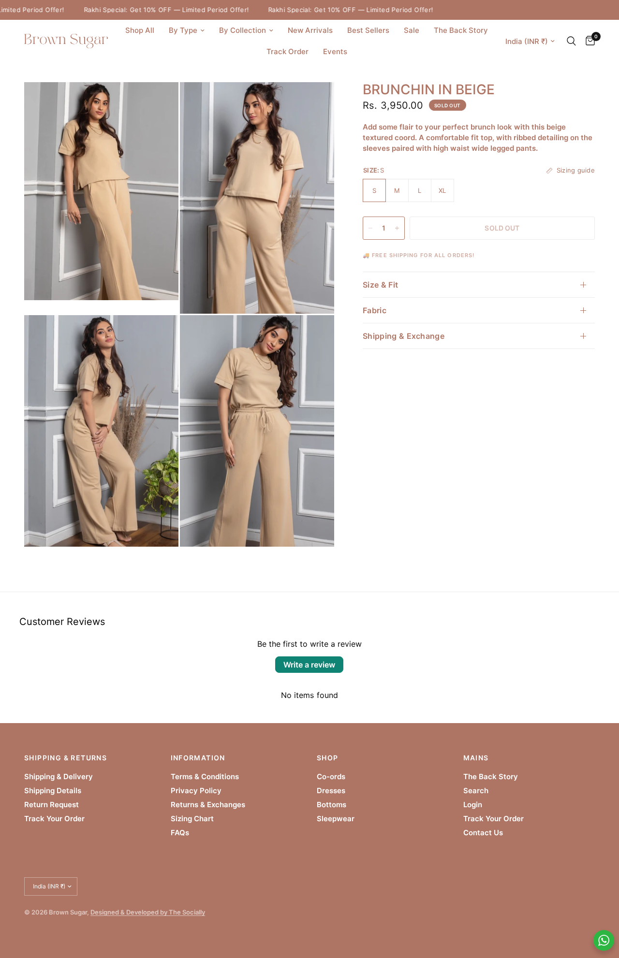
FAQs (180, 832)
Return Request (51, 804)
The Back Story (461, 30)
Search (475, 790)
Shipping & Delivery (58, 776)
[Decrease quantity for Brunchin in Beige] (370, 228)
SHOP (328, 758)
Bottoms (331, 804)
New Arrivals (310, 30)
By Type (183, 30)
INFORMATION (198, 758)
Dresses (331, 790)
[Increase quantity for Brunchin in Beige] (397, 228)
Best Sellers (368, 30)
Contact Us (483, 832)
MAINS (476, 758)
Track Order (287, 51)
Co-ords (331, 776)
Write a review (309, 664)
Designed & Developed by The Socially (147, 912)
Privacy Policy (196, 790)
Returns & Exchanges (208, 804)
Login (472, 804)
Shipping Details (52, 790)
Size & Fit (380, 285)
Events (335, 51)
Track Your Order (54, 818)
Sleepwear (335, 818)
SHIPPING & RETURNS (65, 758)
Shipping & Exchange (403, 336)
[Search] (571, 41)
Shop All (139, 30)
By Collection (242, 30)
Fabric (374, 310)
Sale (411, 30)
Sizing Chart (192, 818)
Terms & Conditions (205, 776)
